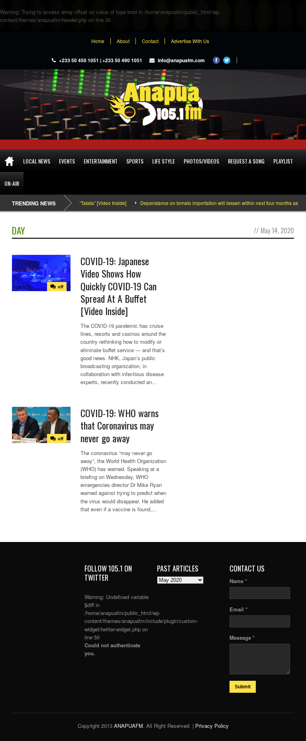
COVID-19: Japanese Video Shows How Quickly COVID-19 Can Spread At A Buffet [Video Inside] (118, 286)
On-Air (11, 183)
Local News (36, 161)
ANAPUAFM (128, 725)
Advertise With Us (190, 41)
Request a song (246, 161)
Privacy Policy (212, 725)
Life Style (163, 161)
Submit (243, 687)
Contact (150, 41)
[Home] (9, 161)
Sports (134, 161)
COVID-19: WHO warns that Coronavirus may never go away (119, 425)
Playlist (283, 161)
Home (97, 41)
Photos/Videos (201, 161)
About (123, 41)
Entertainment (101, 161)
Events (67, 161)
